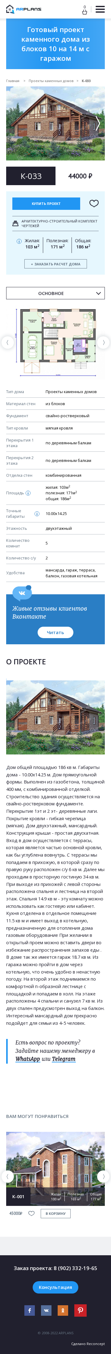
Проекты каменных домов (51, 80)
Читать (55, 632)
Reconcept (96, 1343)
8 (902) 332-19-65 (75, 1268)
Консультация (55, 1287)
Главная (13, 80)
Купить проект (46, 203)
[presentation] (8, 342)
